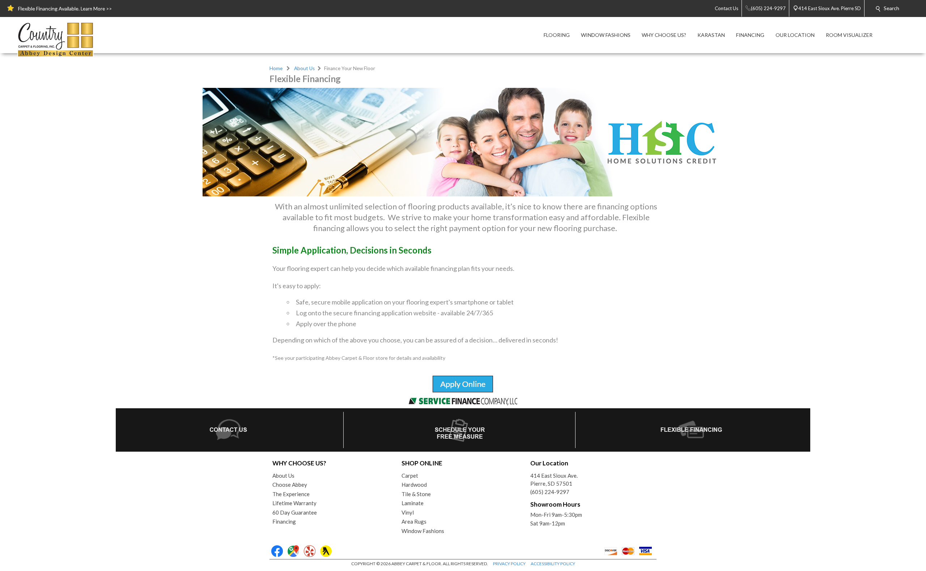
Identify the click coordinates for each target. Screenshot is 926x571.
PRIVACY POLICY (509, 563)
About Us (304, 68)
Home (276, 68)
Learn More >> (96, 9)
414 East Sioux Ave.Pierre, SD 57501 (554, 479)
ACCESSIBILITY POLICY (553, 563)
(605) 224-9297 (549, 492)
